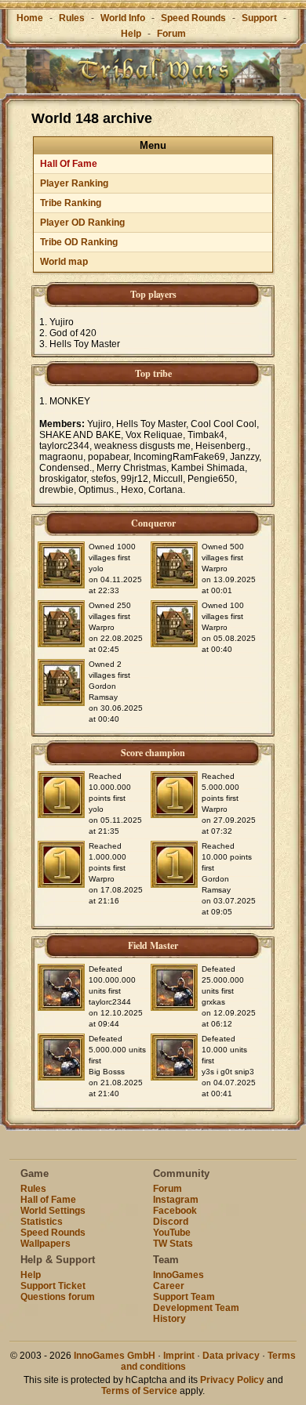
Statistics (41, 1221)
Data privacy (231, 1355)
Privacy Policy (232, 1379)
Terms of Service (139, 1390)
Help (131, 33)
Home (29, 18)
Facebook (175, 1210)
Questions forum (57, 1296)
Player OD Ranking (82, 222)
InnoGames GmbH (114, 1355)
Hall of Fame (48, 1199)
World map (64, 261)
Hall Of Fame (68, 163)
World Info (122, 18)
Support (259, 18)
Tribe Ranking (70, 202)
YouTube (172, 1232)
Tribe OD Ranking (79, 242)
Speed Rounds (193, 18)
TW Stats (173, 1243)
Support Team (184, 1296)
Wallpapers (45, 1243)
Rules (72, 18)
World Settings (53, 1210)
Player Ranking (74, 183)
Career (168, 1285)
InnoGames (178, 1274)
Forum (171, 33)
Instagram (176, 1199)
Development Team (196, 1307)
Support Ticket (53, 1285)
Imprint (179, 1355)
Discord (170, 1221)
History (169, 1318)
